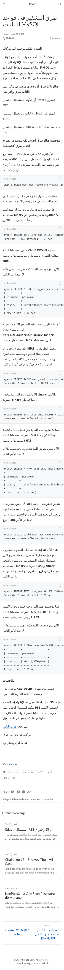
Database (12, 764)
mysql (49, 772)
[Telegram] (24, 792)
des (17, 772)
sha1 (6, 777)
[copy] (60, 178)
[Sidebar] (4, 4)
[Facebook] (18, 792)
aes (10, 772)
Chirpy (28, 963)
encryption (28, 772)
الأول (14, 726)
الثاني (6, 726)
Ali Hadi (10, 38)
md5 (40, 772)
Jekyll (45, 963)
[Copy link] (29, 792)
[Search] (60, 4)
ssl (14, 777)
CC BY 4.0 (35, 799)
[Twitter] (13, 792)
